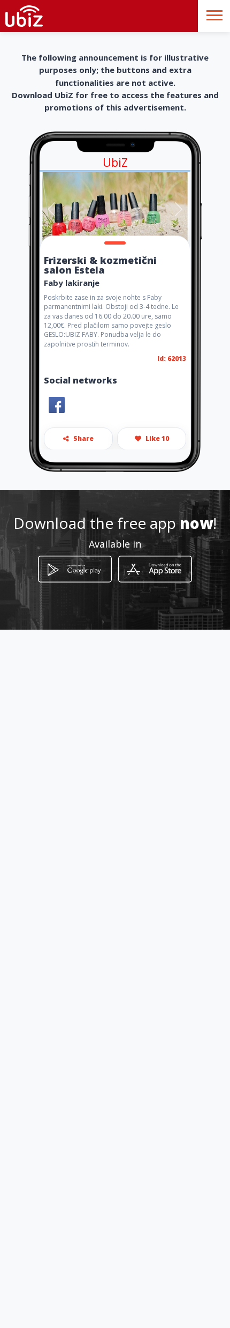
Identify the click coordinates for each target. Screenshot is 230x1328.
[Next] (178, 209)
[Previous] (51, 209)
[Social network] (57, 405)
